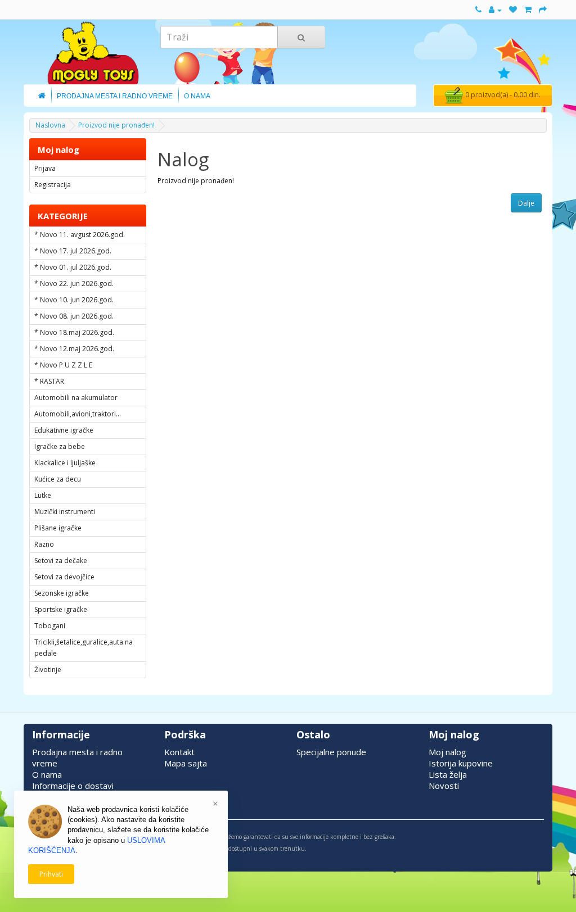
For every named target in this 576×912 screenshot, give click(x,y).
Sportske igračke (60, 609)
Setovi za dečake (60, 560)
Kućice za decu (57, 479)
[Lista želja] (513, 10)
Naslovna (50, 125)
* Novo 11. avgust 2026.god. (79, 234)
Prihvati (51, 874)
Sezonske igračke (61, 593)
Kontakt (179, 751)
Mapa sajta (185, 763)
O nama (47, 774)
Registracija (52, 184)
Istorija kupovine (461, 763)
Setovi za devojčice (64, 577)
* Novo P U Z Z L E (63, 365)
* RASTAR (49, 381)
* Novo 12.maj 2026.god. (74, 348)
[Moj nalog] (495, 10)
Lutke (42, 495)
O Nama (197, 96)
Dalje (526, 203)
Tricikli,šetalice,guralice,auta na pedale (83, 647)
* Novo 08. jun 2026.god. (74, 316)
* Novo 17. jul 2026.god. (72, 251)
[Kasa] (543, 10)
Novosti (444, 785)
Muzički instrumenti (64, 511)
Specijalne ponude (331, 751)
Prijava (45, 168)
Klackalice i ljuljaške (65, 463)
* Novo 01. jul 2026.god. (72, 267)
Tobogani (49, 625)
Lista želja (448, 774)
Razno (44, 544)
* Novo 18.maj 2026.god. (74, 332)
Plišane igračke (58, 528)
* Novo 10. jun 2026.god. (74, 300)
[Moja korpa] (528, 10)
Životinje (47, 669)
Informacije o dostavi (73, 785)
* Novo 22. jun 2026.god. (74, 283)
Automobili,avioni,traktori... (77, 414)
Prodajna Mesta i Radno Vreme (115, 96)
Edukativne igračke (63, 430)
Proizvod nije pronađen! (116, 125)
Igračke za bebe (59, 446)
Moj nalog (447, 751)
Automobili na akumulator (76, 397)
